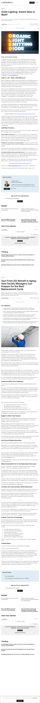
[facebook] (16, 28)
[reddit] (21, 28)
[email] (23, 28)
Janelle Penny (4, 24)
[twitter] (20, 28)
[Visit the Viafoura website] (36, 234)
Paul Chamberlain (5, 298)
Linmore (27, 578)
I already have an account (20, 243)
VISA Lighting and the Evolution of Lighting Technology (27, 113)
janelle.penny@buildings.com (14, 165)
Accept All (20, 700)
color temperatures (14, 75)
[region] (20, 232)
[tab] (4, 229)
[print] (38, 28)
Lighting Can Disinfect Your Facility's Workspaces (22, 163)
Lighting (3, 8)
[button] (2, 2)
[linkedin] (18, 28)
